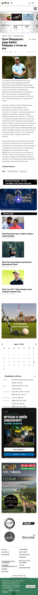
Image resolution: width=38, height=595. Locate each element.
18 (9, 362)
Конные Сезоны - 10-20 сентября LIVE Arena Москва (35, 182)
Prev (5, 22)
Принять (31, 586)
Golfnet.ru (5, 552)
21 (24, 362)
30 (34, 365)
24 (4, 365)
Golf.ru (4, 549)
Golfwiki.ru (5, 554)
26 (14, 365)
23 (34, 362)
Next (33, 22)
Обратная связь (24, 554)
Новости (10, 36)
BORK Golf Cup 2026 (19, 401)
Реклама (4, 569)
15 (29, 358)
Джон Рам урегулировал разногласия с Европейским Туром (17, 263)
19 (14, 362)
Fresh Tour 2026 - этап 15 (21, 392)
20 (19, 362)
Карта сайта (23, 552)
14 (24, 358)
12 (14, 358)
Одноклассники (24, 568)
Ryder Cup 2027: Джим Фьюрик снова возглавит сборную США (17, 290)
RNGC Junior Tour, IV (19, 395)
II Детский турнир (18, 404)
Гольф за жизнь (27, 25)
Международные (19, 36)
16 (34, 358)
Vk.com (21, 565)
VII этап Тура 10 (17, 398)
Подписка (22, 557)
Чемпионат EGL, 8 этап (20, 386)
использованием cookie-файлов (11, 591)
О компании (23, 549)
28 (24, 365)
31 (4, 369)
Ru (11, 3)
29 (29, 365)
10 (4, 358)
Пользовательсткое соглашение (8, 562)
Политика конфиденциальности (8, 566)
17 (4, 362)
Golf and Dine (16, 389)
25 (9, 365)
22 (29, 362)
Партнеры (5, 571)
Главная (4, 36)
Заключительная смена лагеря (22, 380)
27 (19, 365)
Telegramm (22, 562)
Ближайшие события (33, 376)
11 (9, 358)
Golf (5, 3)
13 (19, 358)
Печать (34, 39)
